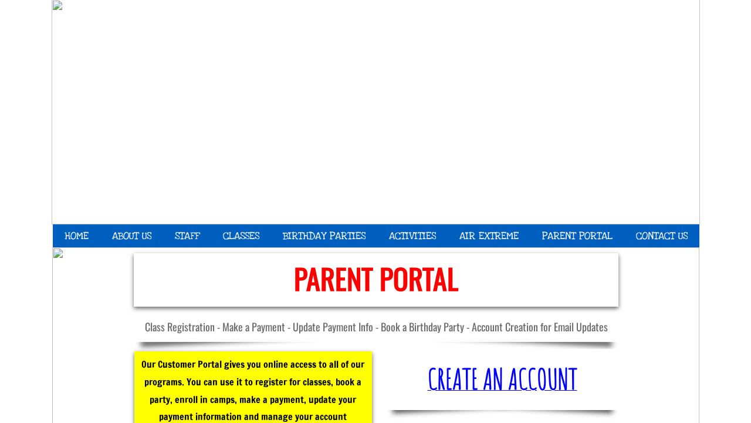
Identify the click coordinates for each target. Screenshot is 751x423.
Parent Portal (577, 236)
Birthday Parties (324, 236)
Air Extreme (489, 236)
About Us (131, 236)
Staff (187, 236)
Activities (412, 236)
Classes (241, 236)
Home (77, 236)
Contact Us (662, 236)
